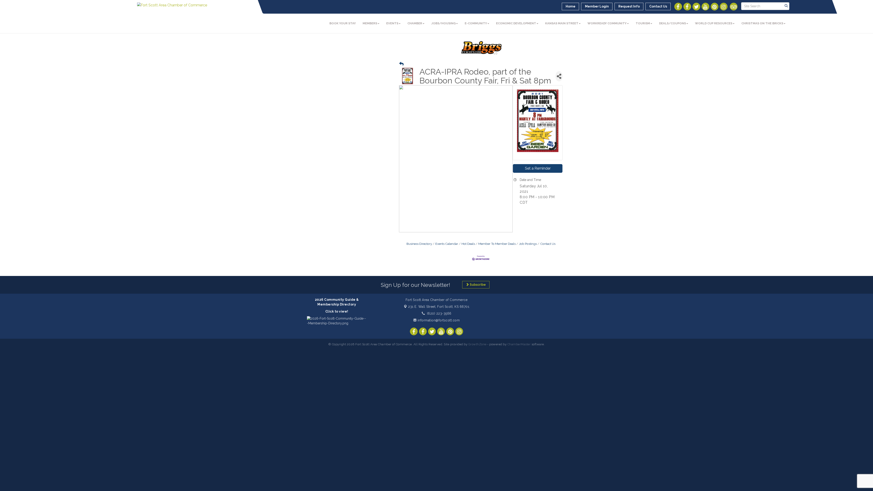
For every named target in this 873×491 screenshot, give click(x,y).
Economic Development (516, 23)
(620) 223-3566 (439, 313)
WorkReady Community (607, 23)
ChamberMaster (519, 344)
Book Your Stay (342, 23)
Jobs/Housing (443, 23)
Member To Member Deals (497, 244)
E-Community (476, 23)
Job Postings (528, 244)
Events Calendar (446, 244)
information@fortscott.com (438, 320)
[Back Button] (401, 64)
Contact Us (547, 244)
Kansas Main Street (561, 23)
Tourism (643, 23)
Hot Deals (468, 244)
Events (392, 23)
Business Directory (419, 244)
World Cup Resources (713, 23)
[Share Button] (559, 76)
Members (370, 23)
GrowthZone (477, 344)
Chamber (414, 23)
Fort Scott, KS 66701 (438, 306)
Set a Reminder (538, 168)
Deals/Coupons (672, 23)
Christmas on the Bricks (762, 23)
